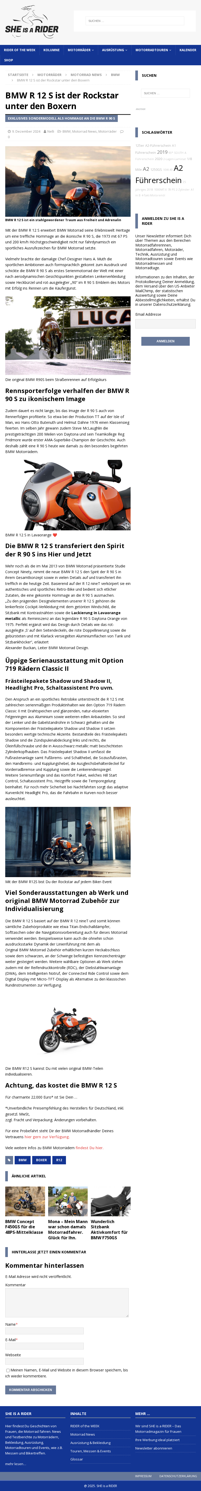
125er (139, 145)
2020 (158, 159)
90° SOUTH (176, 153)
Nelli (50, 131)
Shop (8, 60)
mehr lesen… (15, 1463)
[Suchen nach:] (135, 20)
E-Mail (10, 1339)
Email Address (147, 314)
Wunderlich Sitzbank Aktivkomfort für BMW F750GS (109, 1230)
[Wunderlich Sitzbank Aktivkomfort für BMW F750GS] (111, 1201)
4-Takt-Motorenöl (153, 195)
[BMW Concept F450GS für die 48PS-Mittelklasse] (25, 1201)
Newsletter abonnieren (153, 1448)
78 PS (171, 189)
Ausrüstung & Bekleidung (90, 1442)
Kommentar (15, 1284)
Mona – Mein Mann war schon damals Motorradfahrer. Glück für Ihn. (68, 1230)
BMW (67, 131)
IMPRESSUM (143, 1476)
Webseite (13, 1354)
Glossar (76, 1459)
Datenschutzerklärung (171, 304)
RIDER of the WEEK (19, 50)
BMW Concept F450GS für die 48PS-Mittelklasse (24, 1227)
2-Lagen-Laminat (174, 159)
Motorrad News (86, 74)
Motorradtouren (152, 50)
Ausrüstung (113, 50)
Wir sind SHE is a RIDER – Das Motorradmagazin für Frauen (158, 1429)
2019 (162, 152)
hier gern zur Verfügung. (47, 1136)
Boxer (41, 1160)
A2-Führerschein (158, 145)
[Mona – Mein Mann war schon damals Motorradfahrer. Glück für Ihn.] (68, 1201)
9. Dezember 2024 (26, 131)
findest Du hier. (90, 1147)
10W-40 (168, 170)
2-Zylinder (183, 189)
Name (10, 1324)
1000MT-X (160, 189)
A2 (146, 168)
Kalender (188, 50)
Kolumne (51, 50)
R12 (59, 1160)
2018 (150, 189)
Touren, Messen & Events (90, 1451)
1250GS (156, 169)
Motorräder (79, 50)
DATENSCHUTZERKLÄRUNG (178, 1476)
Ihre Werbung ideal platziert (157, 1439)
